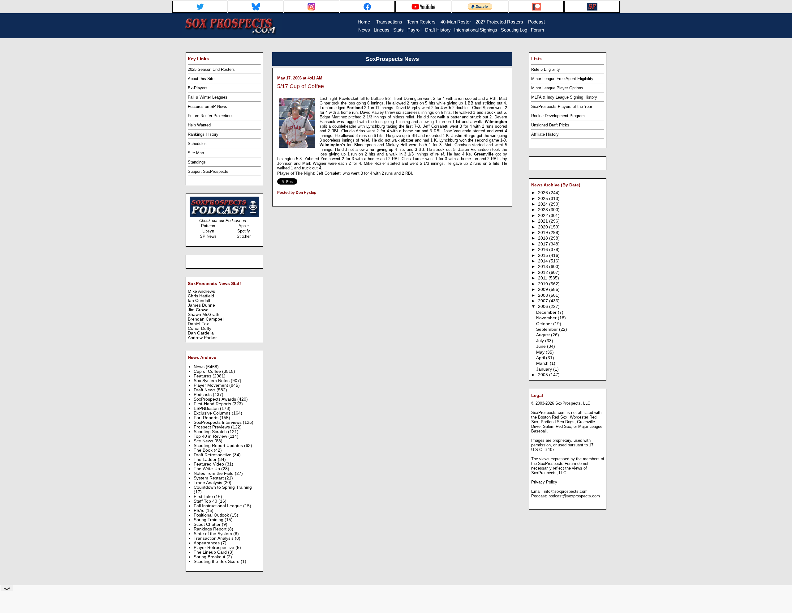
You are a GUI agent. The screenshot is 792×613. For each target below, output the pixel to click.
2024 (543, 204)
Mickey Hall (397, 145)
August (543, 335)
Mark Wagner (315, 163)
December (547, 312)
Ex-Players (198, 88)
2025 (543, 198)
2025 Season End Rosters (211, 69)
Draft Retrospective (213, 455)
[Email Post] (277, 200)
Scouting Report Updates (219, 445)
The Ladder (206, 459)
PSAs (199, 510)
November (547, 318)
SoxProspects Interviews (218, 422)
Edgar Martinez (334, 117)
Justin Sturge (463, 135)
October (544, 323)
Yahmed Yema (318, 158)
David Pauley (372, 112)
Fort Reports (207, 417)
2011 (543, 278)
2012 (543, 272)
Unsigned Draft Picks (550, 125)
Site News (204, 441)
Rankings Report (211, 529)
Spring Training (209, 519)
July (540, 340)
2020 (543, 227)
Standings (197, 162)
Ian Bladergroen (362, 145)
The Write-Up (207, 468)
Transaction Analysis (214, 538)
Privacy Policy (544, 482)
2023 (543, 209)
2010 (543, 284)
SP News (208, 236)
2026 (543, 192)
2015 (543, 255)
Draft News (205, 390)
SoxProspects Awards (215, 399)
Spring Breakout (210, 557)
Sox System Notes (212, 380)
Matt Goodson (458, 145)
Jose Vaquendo (458, 131)
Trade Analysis (208, 482)
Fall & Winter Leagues (207, 97)
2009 (543, 289)
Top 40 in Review (211, 436)
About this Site (201, 78)
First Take (204, 496)
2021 (543, 221)
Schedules (197, 143)
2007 (543, 301)
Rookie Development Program (558, 115)
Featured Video (209, 464)
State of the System (213, 533)
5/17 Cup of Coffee (300, 86)
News (200, 366)
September (547, 329)
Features (203, 376)
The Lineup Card (211, 552)
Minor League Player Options (557, 88)
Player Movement (211, 385)
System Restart (209, 478)
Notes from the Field (214, 473)
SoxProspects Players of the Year (561, 106)
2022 (543, 215)
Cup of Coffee (208, 371)
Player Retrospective (214, 547)
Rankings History (203, 134)
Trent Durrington (408, 98)
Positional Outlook (212, 515)
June (541, 346)
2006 (543, 306)
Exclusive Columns (213, 413)
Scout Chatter (208, 524)
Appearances (207, 543)
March (543, 363)
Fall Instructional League (218, 506)
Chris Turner (413, 158)
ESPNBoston (207, 408)
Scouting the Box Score (217, 561)
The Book (204, 450)
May (541, 352)
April (541, 357)
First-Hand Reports (213, 404)
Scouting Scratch (211, 431)
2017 (543, 244)
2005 (543, 374)
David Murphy (409, 107)
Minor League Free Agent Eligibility (562, 78)
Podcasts (203, 394)
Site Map (196, 153)
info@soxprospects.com (566, 491)
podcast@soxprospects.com (574, 496)
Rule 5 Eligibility (545, 69)
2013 (543, 266)
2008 (543, 295)
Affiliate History (545, 134)
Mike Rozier (375, 163)
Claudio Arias (354, 131)
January (544, 369)
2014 (543, 261)
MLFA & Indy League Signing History (564, 97)
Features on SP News (207, 106)
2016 (543, 249)
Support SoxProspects (208, 171)
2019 (543, 232)
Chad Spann (483, 107)
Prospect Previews (212, 427)
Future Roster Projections (211, 115)
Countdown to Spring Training (223, 487)
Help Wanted (199, 125)
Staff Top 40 (206, 501)
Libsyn (208, 231)
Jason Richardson (475, 149)
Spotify (243, 231)
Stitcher (244, 236)
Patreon (208, 225)
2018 (543, 238)
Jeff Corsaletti (436, 126)
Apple (244, 225)
